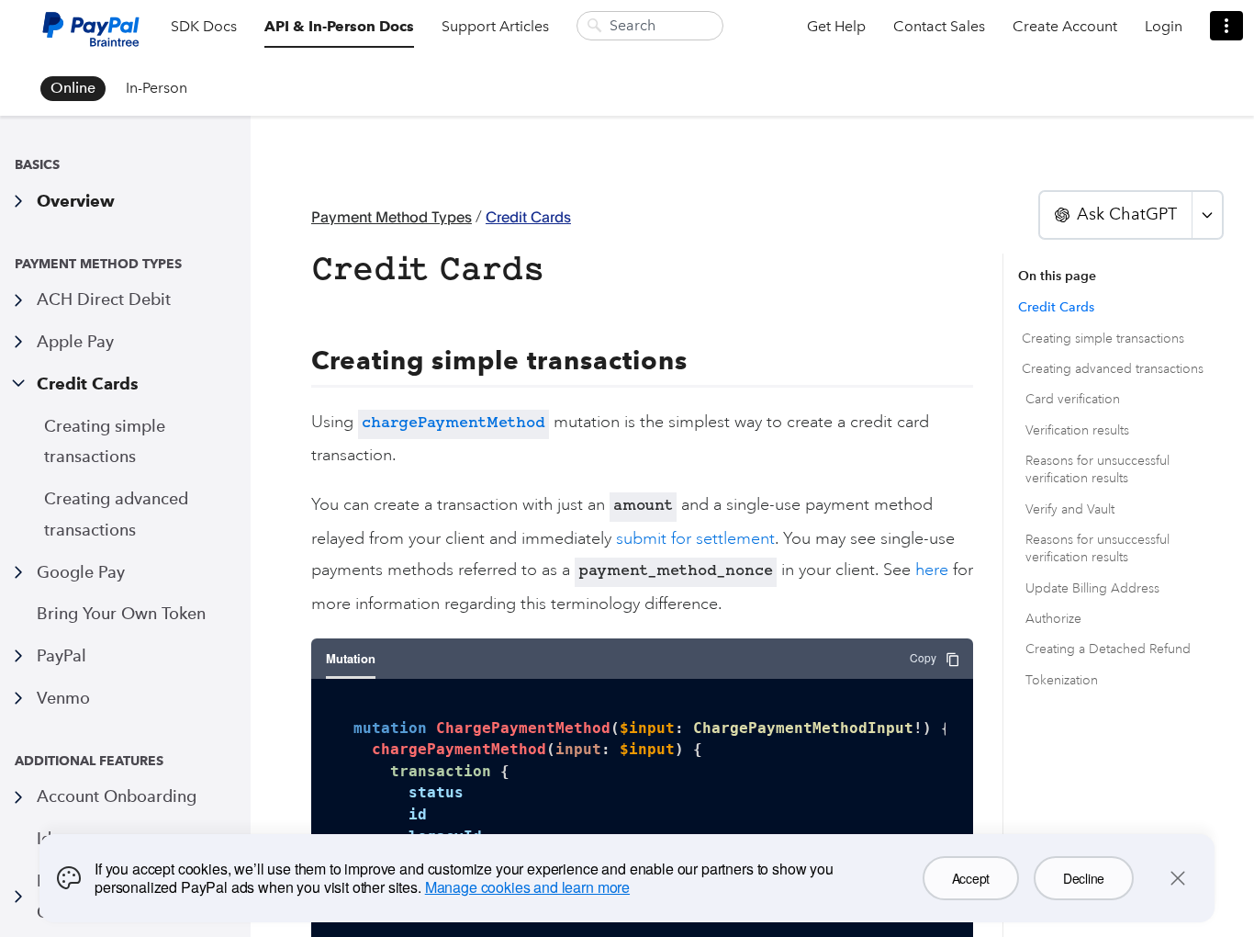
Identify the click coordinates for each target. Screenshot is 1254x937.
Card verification (1072, 399)
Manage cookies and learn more (527, 886)
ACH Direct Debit (104, 299)
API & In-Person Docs (339, 26)
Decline (1083, 878)
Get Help (836, 26)
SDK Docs (204, 26)
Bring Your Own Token (121, 613)
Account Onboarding (116, 796)
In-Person (156, 87)
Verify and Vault (1069, 509)
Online (72, 87)
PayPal (61, 655)
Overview (76, 200)
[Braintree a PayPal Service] (91, 36)
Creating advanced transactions (116, 514)
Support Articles (495, 26)
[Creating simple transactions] (301, 361)
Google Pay (81, 571)
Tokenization (1061, 680)
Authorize (1053, 619)
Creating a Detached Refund (1108, 649)
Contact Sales (939, 26)
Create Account (1065, 26)
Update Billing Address (1092, 588)
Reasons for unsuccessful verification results (1097, 469)
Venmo (63, 697)
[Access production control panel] (1226, 25)
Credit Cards (88, 383)
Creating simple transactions (104, 441)
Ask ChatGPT (1127, 214)
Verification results (1077, 430)
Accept (971, 878)
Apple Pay (75, 341)
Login (1163, 26)
